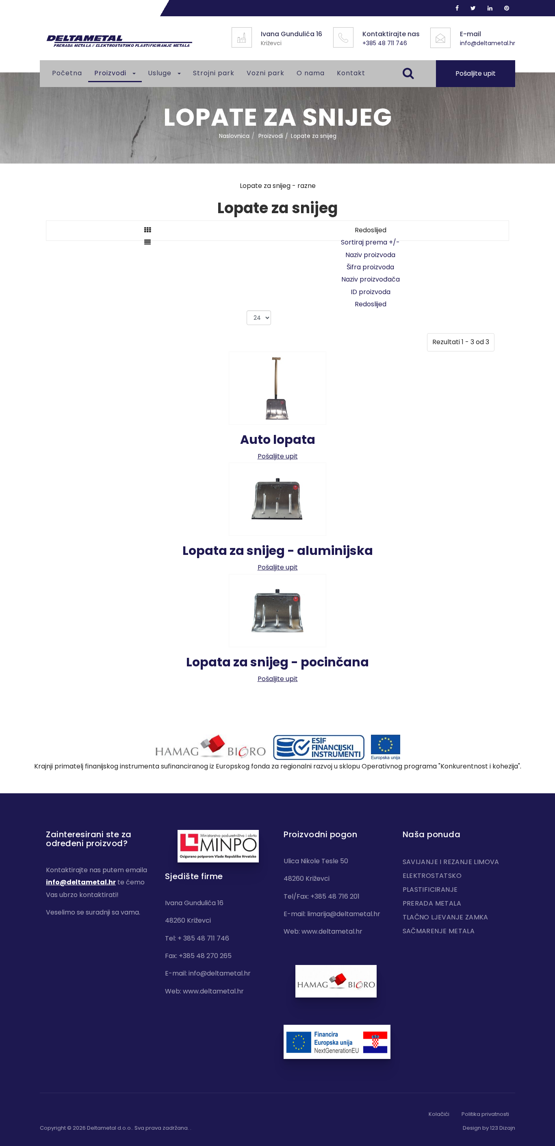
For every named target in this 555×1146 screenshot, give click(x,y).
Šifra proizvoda (370, 267)
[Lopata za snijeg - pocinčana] (277, 610)
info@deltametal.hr (487, 43)
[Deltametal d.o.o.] (119, 41)
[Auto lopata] (277, 387)
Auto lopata (277, 439)
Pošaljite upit (475, 73)
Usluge (160, 73)
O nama (311, 73)
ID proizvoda (370, 292)
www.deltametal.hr (213, 991)
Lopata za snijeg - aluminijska (277, 550)
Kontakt (351, 73)
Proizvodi (111, 73)
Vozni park (265, 73)
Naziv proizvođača (370, 279)
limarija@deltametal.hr (343, 914)
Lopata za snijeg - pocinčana (277, 662)
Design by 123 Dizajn (489, 1128)
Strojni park (213, 73)
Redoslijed (370, 304)
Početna (67, 73)
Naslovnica (234, 136)
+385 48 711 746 (384, 43)
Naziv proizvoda (370, 255)
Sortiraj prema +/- (370, 242)
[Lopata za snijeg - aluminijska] (277, 499)
